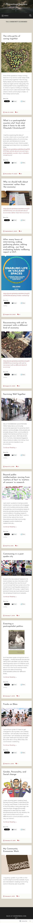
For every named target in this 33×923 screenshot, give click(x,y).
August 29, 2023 (10, 314)
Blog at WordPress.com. (17, 916)
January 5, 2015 (10, 896)
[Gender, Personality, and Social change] (16, 787)
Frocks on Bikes (10, 704)
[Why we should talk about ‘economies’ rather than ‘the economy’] (16, 198)
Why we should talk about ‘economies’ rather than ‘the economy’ (15, 184)
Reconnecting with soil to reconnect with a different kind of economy (15, 325)
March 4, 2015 (9, 763)
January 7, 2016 (10, 615)
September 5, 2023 (11, 231)
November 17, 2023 (11, 173)
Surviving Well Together (14, 394)
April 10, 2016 (9, 545)
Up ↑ (16, 918)
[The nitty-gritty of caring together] (16, 57)
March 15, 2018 (9, 466)
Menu (6, 16)
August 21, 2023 (10, 386)
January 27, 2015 (10, 840)
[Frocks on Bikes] (16, 717)
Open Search (30, 15)
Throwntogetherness (16, 4)
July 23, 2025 (9, 112)
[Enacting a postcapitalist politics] (16, 642)
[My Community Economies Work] (16, 865)
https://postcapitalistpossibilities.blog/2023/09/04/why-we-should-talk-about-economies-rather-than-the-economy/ (16, 210)
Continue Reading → (10, 447)
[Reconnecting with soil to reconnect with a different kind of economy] (16, 344)
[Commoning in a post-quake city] (16, 568)
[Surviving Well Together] (16, 409)
